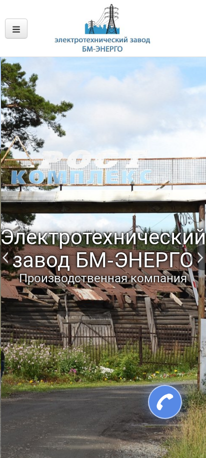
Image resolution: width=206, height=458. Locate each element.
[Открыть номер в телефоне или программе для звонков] (160, 402)
